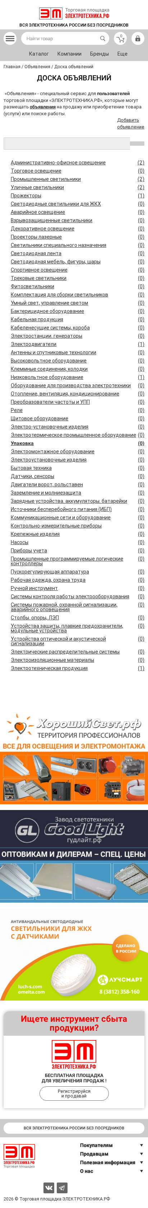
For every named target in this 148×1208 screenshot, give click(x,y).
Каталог (39, 54)
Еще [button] (122, 54)
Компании (69, 54)
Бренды (99, 54)
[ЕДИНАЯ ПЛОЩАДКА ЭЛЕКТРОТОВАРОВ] (74, 13)
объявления (43, 106)
